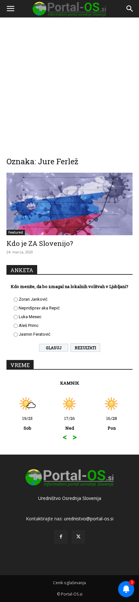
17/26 (69, 423)
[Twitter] (78, 536)
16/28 (111, 423)
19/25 (27, 423)
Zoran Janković (33, 299)
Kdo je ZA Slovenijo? (39, 243)
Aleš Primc (28, 325)
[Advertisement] (69, 82)
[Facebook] (60, 536)
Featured (15, 232)
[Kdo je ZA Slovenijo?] (69, 204)
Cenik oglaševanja (69, 582)
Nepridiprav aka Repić (39, 308)
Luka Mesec (30, 316)
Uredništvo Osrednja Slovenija (69, 498)
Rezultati (85, 347)
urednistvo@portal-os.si (88, 518)
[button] (10, 8)
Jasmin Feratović (34, 334)
